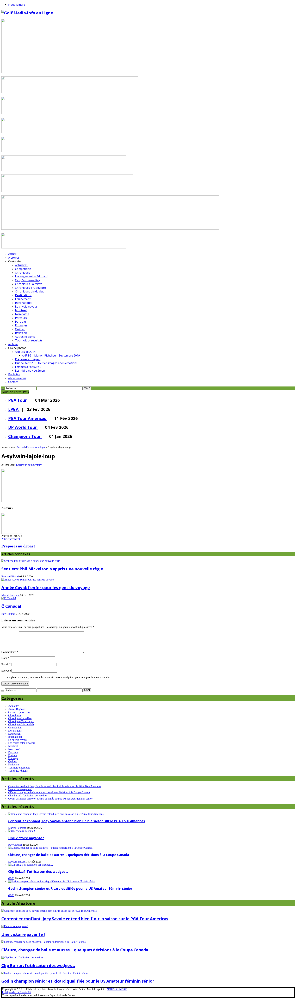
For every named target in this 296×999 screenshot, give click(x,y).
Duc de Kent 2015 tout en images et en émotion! (46, 363)
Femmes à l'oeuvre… (28, 367)
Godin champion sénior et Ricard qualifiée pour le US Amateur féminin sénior (50, 798)
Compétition (23, 269)
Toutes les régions (18, 770)
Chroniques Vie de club (29, 291)
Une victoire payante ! (20, 789)
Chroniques (22, 272)
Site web (6, 670)
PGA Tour (18, 400)
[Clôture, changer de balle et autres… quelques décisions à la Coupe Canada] (50, 847)
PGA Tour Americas (27, 418)
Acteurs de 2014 (25, 352)
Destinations (23, 295)
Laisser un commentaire (29, 464)
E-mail (6, 664)
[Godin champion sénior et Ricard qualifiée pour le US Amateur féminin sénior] (51, 881)
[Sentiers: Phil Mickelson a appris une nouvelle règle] (30, 560)
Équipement (22, 299)
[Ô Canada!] (8, 598)
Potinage (21, 325)
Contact (13, 382)
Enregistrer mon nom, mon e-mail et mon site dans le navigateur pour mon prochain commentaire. (58, 677)
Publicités (14, 374)
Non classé (22, 314)
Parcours (21, 318)
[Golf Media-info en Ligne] (27, 13)
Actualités (21, 265)
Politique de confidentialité (16, 992)
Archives (13, 344)
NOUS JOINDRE (117, 989)
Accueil (12, 254)
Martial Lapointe (10, 595)
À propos (13, 257)
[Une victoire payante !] (21, 830)
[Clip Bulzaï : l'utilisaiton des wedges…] (30, 864)
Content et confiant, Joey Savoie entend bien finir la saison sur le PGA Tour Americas (54, 786)
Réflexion (21, 333)
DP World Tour (23, 427)
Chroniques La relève (28, 284)
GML (11, 878)
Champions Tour (25, 436)
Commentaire (9, 652)
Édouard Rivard (10, 576)
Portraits (21, 321)
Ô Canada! (11, 606)
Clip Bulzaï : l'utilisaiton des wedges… (29, 795)
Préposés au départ (27, 359)
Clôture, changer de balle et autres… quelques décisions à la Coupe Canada (49, 792)
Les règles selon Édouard (31, 276)
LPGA (14, 409)
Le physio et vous (26, 306)
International (23, 303)
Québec (20, 329)
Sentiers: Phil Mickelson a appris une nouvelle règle (52, 569)
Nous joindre (16, 5)
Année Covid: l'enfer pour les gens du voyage (45, 587)
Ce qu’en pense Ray (27, 280)
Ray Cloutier (8, 613)
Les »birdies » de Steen (30, 370)
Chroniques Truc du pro (30, 288)
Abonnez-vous (17, 378)
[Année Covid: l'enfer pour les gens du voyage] (27, 579)
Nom (5, 658)
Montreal (21, 310)
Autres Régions (25, 337)
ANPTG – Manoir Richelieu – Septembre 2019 (51, 355)
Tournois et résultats (28, 340)
